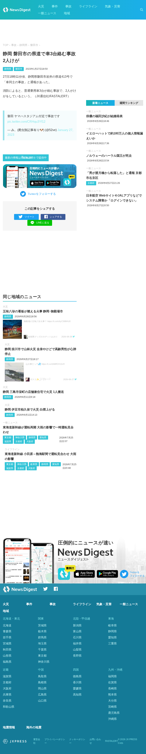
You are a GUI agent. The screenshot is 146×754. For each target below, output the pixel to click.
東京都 (7, 437)
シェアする (56, 216)
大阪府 (29, 441)
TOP (5, 45)
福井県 (77, 643)
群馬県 (42, 637)
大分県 (112, 700)
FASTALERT (111, 741)
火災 (41, 6)
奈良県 (7, 700)
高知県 (77, 694)
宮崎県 (112, 706)
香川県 (77, 682)
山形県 (7, 655)
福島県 (7, 661)
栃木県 (42, 631)
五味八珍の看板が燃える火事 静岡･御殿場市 (33, 311)
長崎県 (112, 688)
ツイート (29, 216)
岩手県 (7, 637)
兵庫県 (7, 694)
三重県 (112, 643)
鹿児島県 (114, 712)
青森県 (7, 631)
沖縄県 (112, 718)
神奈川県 (20, 437)
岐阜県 (33, 464)
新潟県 (77, 625)
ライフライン (88, 6)
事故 (68, 6)
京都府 (18, 441)
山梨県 (77, 649)
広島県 (42, 694)
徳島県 (77, 676)
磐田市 (34, 45)
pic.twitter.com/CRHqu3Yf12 (26, 121)
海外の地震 (33, 727)
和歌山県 (8, 706)
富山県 (77, 631)
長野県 (77, 655)
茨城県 (42, 625)
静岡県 (23, 45)
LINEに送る (42, 222)
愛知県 (43, 437)
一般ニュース (47, 13)
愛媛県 (77, 688)
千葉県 (42, 649)
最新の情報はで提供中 (26, 157)
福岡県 (112, 676)
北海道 (7, 625)
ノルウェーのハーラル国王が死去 (109, 155)
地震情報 (9, 727)
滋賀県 (7, 441)
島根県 (42, 682)
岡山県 (42, 688)
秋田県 (7, 649)
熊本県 (112, 694)
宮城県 (7, 643)
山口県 (42, 700)
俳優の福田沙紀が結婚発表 (104, 116)
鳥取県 (42, 676)
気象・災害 (112, 6)
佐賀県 (112, 682)
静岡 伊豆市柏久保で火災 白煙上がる (30, 409)
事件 (55, 6)
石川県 (77, 637)
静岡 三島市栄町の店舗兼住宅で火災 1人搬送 (33, 391)
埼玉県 (42, 643)
